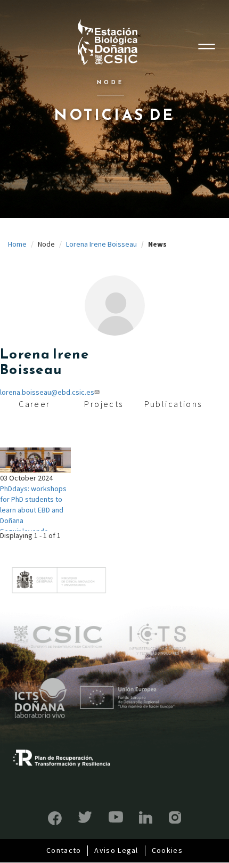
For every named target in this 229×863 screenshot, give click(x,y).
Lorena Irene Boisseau (101, 244)
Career (34, 403)
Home (17, 244)
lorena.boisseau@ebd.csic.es (47, 392)
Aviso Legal (116, 850)
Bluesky (85, 817)
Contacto (63, 850)
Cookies (167, 850)
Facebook (55, 818)
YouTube (116, 817)
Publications (173, 403)
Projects (103, 403)
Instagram (175, 817)
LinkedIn (145, 817)
